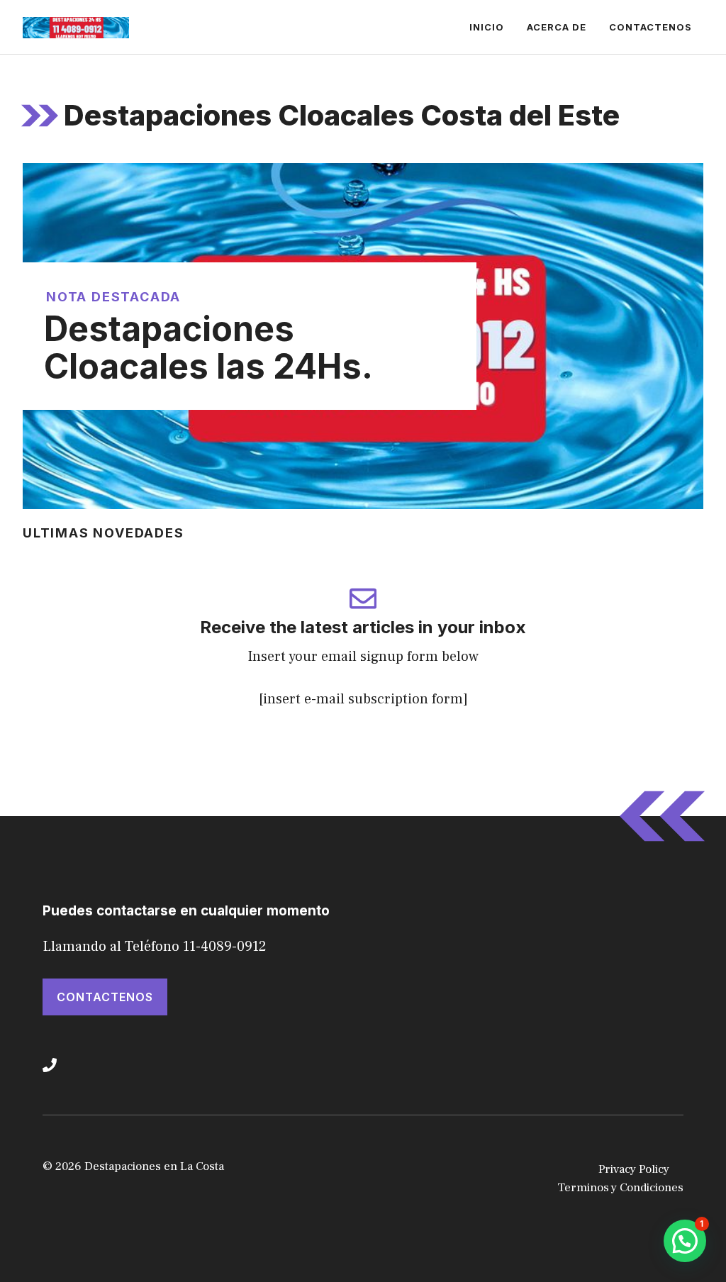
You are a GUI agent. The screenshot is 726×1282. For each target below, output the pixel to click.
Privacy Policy (633, 1169)
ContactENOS (105, 997)
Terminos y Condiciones (620, 1187)
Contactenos (650, 27)
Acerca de (556, 27)
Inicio (486, 27)
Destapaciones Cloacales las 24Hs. (208, 347)
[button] (685, 1241)
